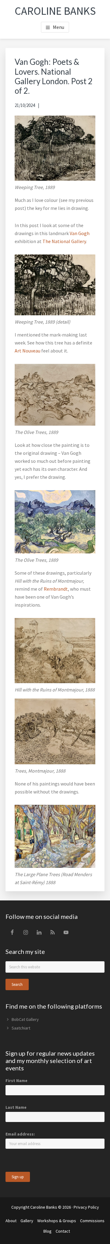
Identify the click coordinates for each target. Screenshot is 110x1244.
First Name (17, 1080)
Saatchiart (21, 1028)
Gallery (26, 1220)
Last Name (16, 1107)
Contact (63, 1231)
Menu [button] (58, 27)
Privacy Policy (86, 1207)
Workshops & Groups (56, 1220)
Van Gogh (80, 233)
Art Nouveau (27, 351)
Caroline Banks (55, 11)
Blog (47, 1231)
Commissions (92, 1220)
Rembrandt (56, 589)
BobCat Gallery (25, 1019)
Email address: (20, 1134)
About (11, 1220)
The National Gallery (64, 241)
